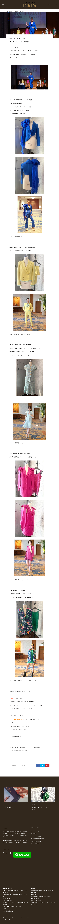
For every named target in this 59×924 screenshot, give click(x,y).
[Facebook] (3, 853)
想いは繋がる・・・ (12, 807)
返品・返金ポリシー (36, 844)
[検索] (52, 4)
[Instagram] (10, 853)
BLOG (11, 11)
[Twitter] (6, 853)
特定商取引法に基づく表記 (37, 838)
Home (7, 11)
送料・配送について (36, 841)
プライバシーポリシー (36, 836)
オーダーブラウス (35, 831)
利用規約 (33, 833)
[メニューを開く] (3, 4)
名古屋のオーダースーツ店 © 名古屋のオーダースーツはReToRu (16, 917)
